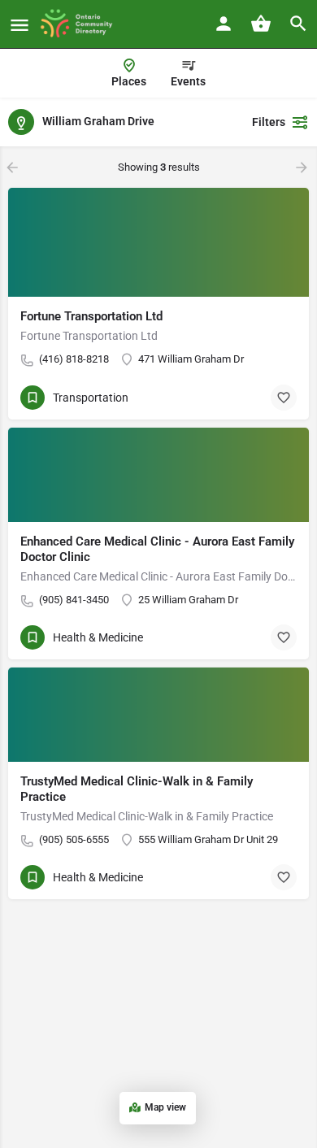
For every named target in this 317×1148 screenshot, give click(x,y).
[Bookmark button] (284, 398)
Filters (268, 121)
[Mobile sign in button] (223, 23)
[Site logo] (81, 24)
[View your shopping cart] (260, 23)
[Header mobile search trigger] (298, 23)
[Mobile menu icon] (19, 25)
